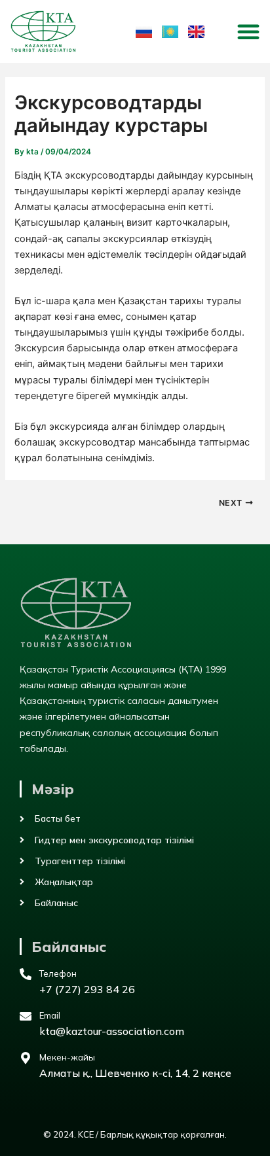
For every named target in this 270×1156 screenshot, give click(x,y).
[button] (248, 31)
